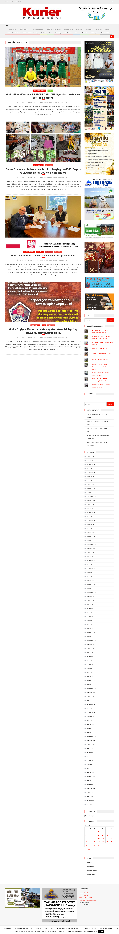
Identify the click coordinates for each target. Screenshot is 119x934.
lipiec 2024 (90, 556)
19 (86, 842)
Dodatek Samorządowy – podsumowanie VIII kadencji (22, 33)
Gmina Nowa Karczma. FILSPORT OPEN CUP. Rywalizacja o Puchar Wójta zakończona (43, 96)
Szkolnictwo (68, 33)
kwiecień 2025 (91, 520)
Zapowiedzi (79, 29)
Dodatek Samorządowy (54, 29)
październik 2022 (91, 641)
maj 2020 (89, 757)
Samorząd (58, 33)
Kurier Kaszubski (33, 102)
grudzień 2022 (91, 633)
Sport (50, 33)
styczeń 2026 (90, 484)
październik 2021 (91, 689)
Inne (76, 33)
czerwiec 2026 (91, 464)
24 (107, 842)
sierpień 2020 (90, 745)
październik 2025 (91, 496)
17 (107, 838)
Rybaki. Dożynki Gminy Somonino (101, 359)
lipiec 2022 (90, 653)
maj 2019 (89, 805)
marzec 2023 (90, 621)
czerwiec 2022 (91, 657)
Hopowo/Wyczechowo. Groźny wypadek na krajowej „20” (99, 436)
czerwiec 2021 (91, 705)
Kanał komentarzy (92, 871)
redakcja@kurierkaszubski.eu (87, 900)
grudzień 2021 (91, 681)
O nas (107, 29)
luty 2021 (89, 721)
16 (103, 838)
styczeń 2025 (90, 532)
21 (94, 842)
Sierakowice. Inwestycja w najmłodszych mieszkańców (98, 422)
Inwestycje (40, 251)
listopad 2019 (90, 781)
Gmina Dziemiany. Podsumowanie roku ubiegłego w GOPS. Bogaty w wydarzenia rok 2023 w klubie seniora (43, 171)
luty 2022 (89, 673)
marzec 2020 (90, 765)
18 (111, 838)
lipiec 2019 (90, 797)
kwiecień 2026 (91, 472)
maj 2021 (89, 709)
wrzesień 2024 (91, 548)
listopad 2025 (90, 492)
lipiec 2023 (90, 605)
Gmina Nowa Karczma (39, 90)
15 (99, 838)
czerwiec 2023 (91, 609)
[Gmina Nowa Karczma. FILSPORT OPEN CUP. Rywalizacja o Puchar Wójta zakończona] (43, 67)
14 (94, 838)
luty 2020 (89, 769)
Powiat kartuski (23, 29)
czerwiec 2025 (91, 512)
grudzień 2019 (91, 777)
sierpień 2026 (90, 456)
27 (90, 845)
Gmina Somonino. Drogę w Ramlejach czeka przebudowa (43, 255)
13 (90, 838)
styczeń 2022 (90, 677)
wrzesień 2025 (91, 500)
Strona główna (11, 29)
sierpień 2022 (90, 649)
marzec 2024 (90, 573)
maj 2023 (89, 613)
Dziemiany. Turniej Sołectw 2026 (101, 348)
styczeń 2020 (90, 773)
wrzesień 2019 (91, 789)
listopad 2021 (90, 685)
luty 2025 (89, 528)
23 (103, 842)
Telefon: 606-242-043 (85, 898)
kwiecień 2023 (91, 617)
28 (94, 845)
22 (99, 842)
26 (86, 845)
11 (111, 835)
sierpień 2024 (90, 552)
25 (111, 842)
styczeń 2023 (90, 629)
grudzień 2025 (91, 488)
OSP (44, 325)
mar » (89, 849)
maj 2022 (89, 661)
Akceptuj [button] (101, 931)
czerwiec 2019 (91, 801)
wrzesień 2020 (91, 741)
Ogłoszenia (89, 29)
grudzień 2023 (91, 585)
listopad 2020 (90, 733)
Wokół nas (99, 29)
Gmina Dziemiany (38, 165)
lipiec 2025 (90, 508)
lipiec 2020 (90, 749)
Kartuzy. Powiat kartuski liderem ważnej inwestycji (97, 415)
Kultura (43, 33)
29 (99, 845)
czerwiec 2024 (91, 560)
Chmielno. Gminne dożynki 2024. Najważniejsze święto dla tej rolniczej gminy (102, 366)
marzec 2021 (90, 717)
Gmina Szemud (68, 29)
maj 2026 (89, 468)
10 (107, 835)
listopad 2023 (90, 589)
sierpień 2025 (90, 504)
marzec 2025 (90, 524)
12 (86, 838)
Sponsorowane (105, 33)
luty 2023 (89, 625)
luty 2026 (89, 480)
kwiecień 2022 (91, 665)
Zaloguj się (89, 863)
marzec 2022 (90, 669)
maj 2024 (89, 564)
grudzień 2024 (91, 536)
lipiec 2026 (90, 460)
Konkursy (84, 33)
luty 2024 (89, 577)
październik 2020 (91, 737)
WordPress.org (91, 875)
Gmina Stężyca (35, 325)
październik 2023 (91, 593)
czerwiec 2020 (91, 753)
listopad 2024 (90, 540)
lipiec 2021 (90, 701)
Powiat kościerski (38, 29)
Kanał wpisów (90, 867)
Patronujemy (94, 33)
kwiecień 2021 (91, 713)
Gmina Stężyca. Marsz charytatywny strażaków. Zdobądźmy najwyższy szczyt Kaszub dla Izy (43, 331)
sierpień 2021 (90, 697)
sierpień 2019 (90, 793)
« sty (86, 849)
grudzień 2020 (91, 729)
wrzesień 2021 (91, 693)
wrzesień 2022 (91, 645)
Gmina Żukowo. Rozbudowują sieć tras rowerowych (97, 443)
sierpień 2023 (90, 601)
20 (90, 842)
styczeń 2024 (90, 581)
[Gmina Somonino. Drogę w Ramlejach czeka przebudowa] (43, 222)
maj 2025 (89, 516)
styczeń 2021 (90, 725)
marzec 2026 (90, 476)
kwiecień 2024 (91, 569)
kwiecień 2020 (91, 761)
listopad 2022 (90, 637)
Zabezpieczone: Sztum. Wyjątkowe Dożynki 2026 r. (99, 429)
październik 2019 (91, 785)
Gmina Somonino (29, 251)
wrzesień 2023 (91, 597)
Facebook (90, 394)
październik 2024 (91, 544)
